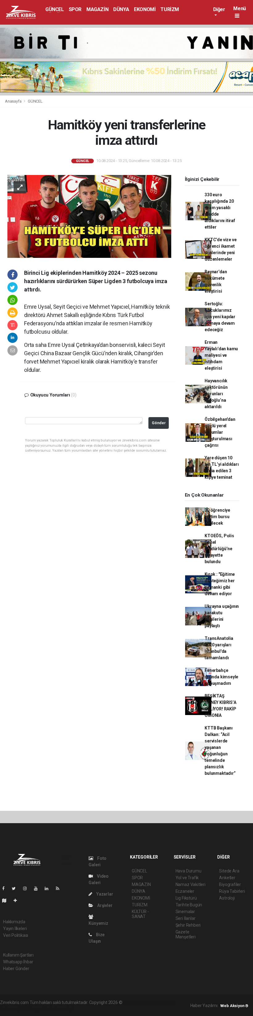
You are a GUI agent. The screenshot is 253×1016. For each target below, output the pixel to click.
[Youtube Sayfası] (38, 888)
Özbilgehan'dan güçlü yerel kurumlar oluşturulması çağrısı (220, 432)
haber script (62, 1008)
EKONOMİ (145, 9)
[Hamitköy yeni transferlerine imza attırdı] (89, 215)
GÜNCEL (54, 9)
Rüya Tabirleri (232, 891)
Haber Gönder (16, 968)
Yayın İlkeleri (15, 928)
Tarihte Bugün (189, 904)
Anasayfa (13, 101)
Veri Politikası (15, 935)
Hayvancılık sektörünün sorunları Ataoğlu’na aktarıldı (216, 393)
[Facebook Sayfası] (6, 888)
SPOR (75, 9)
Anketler (227, 877)
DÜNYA (121, 9)
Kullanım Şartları (18, 955)
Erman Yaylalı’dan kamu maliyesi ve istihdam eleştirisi (221, 355)
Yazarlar (104, 894)
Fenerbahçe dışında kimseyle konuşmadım (221, 677)
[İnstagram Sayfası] (27, 888)
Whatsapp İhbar (18, 961)
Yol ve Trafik (187, 877)
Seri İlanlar (186, 918)
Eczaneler (185, 891)
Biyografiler (230, 884)
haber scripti (11, 1008)
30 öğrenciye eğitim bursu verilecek (217, 517)
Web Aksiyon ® (234, 1005)
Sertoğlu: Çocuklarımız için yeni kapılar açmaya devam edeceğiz (220, 316)
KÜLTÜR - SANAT (140, 914)
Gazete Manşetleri (186, 934)
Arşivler (104, 905)
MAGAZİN (97, 9)
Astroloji (226, 898)
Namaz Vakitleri (190, 884)
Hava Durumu (188, 870)
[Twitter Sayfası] (16, 888)
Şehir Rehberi (188, 925)
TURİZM (169, 9)
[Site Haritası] (6, 900)
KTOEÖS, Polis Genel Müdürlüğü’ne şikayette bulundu (219, 548)
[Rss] (60, 888)
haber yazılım (37, 1008)
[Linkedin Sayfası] (49, 888)
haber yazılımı (136, 1002)
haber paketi (162, 1002)
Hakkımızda (14, 921)
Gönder (159, 423)
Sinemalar (185, 911)
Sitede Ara (229, 870)
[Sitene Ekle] (18, 900)
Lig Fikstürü (186, 898)
